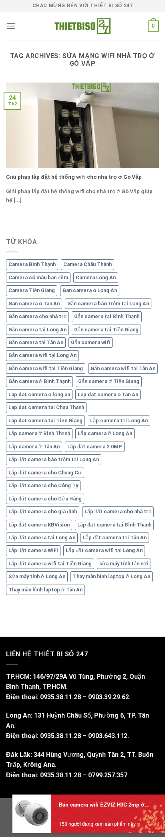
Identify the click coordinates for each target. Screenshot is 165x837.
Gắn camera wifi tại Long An (42, 355)
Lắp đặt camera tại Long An (41, 537)
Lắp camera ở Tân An (34, 447)
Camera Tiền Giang (31, 290)
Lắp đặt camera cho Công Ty (43, 485)
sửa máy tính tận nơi (124, 564)
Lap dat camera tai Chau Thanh (46, 407)
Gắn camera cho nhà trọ (37, 316)
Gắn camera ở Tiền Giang (108, 381)
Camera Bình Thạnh (32, 264)
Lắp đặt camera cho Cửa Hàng (45, 499)
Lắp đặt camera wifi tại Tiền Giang (50, 564)
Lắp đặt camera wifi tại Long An (104, 550)
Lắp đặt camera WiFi (33, 550)
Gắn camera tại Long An (37, 330)
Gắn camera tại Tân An (35, 342)
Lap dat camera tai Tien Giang (45, 420)
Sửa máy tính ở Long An (36, 576)
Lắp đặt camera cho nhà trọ (118, 511)
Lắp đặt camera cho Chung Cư (45, 473)
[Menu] (11, 26)
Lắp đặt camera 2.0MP (94, 447)
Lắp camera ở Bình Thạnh (39, 433)
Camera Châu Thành (87, 264)
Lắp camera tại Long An (119, 420)
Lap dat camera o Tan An (108, 394)
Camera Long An (96, 277)
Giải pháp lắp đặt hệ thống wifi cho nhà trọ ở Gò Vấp (74, 176)
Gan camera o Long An (89, 290)
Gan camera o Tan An (34, 304)
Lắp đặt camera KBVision (39, 525)
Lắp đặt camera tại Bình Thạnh (114, 525)
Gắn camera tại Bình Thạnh (106, 316)
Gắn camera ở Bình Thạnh (39, 381)
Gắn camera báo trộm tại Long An (108, 304)
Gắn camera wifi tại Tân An (123, 368)
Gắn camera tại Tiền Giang (106, 330)
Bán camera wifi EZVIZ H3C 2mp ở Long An (105, 804)
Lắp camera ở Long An (105, 433)
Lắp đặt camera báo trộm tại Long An (53, 459)
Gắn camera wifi (90, 342)
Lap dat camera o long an (39, 394)
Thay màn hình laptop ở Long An (111, 576)
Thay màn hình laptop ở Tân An (45, 590)
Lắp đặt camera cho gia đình (42, 511)
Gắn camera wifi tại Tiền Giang (45, 368)
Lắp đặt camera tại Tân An (115, 537)
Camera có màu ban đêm (38, 277)
